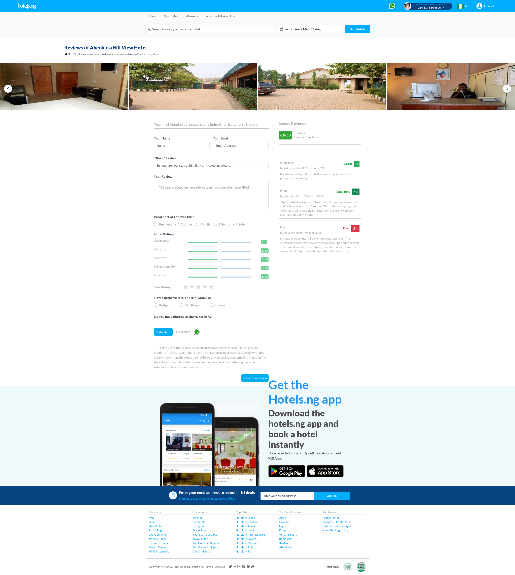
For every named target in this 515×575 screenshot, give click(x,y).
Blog (152, 522)
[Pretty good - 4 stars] (192, 287)
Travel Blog (200, 530)
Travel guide (200, 538)
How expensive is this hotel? (182, 297)
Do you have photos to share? (183, 316)
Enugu (283, 530)
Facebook (199, 522)
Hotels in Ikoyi (245, 530)
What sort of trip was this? (174, 217)
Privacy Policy (157, 538)
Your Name (162, 138)
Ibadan (283, 543)
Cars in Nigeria (202, 551)
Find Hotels (357, 29)
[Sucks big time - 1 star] (211, 287)
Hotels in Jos (244, 551)
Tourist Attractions (205, 534)
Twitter (197, 517)
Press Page (156, 530)
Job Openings (158, 534)
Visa (151, 517)
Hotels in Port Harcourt (250, 534)
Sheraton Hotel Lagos (336, 522)
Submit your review (255, 378)
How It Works (158, 547)
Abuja (282, 517)
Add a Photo (163, 332)
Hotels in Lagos (245, 517)
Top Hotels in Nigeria (206, 543)
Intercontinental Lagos (336, 526)
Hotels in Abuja (245, 526)
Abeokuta (285, 547)
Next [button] (507, 89)
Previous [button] (8, 89)
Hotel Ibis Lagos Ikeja (335, 530)
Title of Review (165, 158)
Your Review (163, 176)
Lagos (283, 526)
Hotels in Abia (244, 547)
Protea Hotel (330, 517)
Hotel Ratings (164, 234)
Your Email (221, 138)
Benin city (285, 538)
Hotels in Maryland (247, 543)
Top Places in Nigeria (206, 547)
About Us (155, 526)
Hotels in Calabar (246, 522)
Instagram (199, 526)
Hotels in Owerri (246, 538)
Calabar (284, 522)
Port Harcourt (288, 534)
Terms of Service (159, 543)
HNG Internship (159, 551)
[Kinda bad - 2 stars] (205, 287)
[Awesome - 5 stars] (185, 287)
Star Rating (162, 287)
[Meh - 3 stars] (198, 287)
